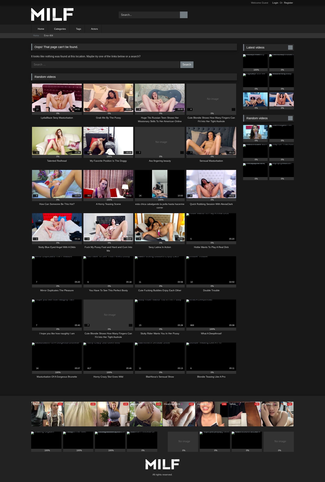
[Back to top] (314, 472)
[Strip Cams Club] (52, 15)
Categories (60, 28)
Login (275, 2)
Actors (94, 28)
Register (288, 2)
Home (41, 28)
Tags (78, 28)
